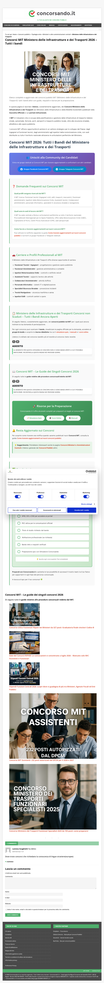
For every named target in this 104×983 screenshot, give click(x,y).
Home (15, 34)
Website (8, 904)
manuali (73, 332)
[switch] (40, 496)
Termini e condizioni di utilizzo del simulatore (18, 957)
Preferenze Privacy (10, 965)
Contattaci (8, 934)
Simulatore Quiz (28, 25)
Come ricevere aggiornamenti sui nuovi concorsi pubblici (39, 438)
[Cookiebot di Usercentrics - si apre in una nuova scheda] (87, 471)
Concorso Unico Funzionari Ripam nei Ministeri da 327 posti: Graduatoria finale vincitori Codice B (51, 627)
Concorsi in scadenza (11, 25)
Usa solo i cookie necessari (22, 510)
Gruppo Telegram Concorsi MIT (71, 169)
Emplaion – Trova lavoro (60, 931)
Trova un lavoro (10, 944)
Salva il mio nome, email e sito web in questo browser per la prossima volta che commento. (38, 909)
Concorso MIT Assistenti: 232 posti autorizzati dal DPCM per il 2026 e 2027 (41, 760)
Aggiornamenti (76, 25)
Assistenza (88, 25)
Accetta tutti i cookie (81, 510)
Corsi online (41, 25)
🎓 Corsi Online (55, 418)
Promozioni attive (10, 941)
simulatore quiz (62, 332)
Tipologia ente (36, 34)
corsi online (83, 332)
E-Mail (7, 898)
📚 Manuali (73, 418)
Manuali (52, 25)
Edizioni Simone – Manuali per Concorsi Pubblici (67, 934)
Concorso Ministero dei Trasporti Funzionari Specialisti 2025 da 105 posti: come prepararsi (48, 831)
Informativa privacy (11, 960)
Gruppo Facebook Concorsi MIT (36, 169)
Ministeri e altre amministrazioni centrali (57, 34)
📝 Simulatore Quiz (34, 418)
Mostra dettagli (86, 504)
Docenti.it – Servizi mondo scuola (63, 938)
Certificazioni (63, 25)
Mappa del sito (9, 951)
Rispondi (10, 861)
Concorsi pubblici (24, 34)
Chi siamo (8, 931)
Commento (9, 876)
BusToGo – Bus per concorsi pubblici (64, 941)
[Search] (13, 341)
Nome (7, 892)
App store (86, 971)
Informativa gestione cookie (13, 954)
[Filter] (17, 341)
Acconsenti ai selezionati (52, 510)
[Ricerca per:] (89, 29)
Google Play (96, 971)
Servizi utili (8, 938)
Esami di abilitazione (11, 947)
